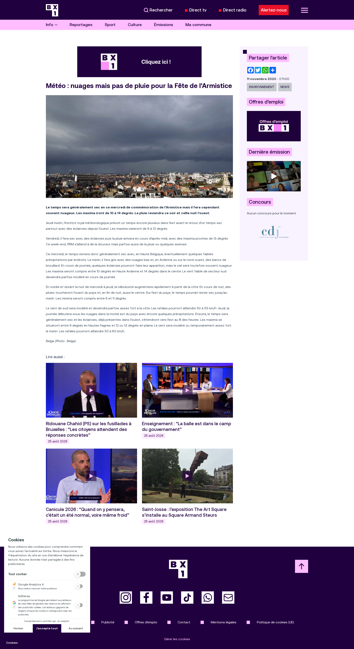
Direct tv (197, 10)
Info (49, 25)
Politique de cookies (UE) (275, 622)
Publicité (107, 622)
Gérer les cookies (177, 639)
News (284, 87)
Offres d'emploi (146, 622)
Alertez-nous (274, 10)
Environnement (261, 87)
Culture (135, 25)
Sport (110, 25)
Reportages (81, 25)
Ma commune (198, 25)
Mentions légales (223, 622)
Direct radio (234, 10)
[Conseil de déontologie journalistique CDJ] (274, 232)
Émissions (163, 25)
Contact (184, 622)
